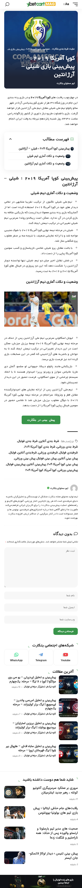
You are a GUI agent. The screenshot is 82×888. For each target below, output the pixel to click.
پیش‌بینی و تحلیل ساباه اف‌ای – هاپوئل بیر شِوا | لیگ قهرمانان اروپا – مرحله (31, 748)
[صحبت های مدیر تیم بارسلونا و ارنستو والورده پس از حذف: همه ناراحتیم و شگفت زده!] (14, 833)
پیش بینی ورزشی (25, 458)
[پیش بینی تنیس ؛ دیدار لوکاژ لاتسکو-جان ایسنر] (14, 857)
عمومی (46, 49)
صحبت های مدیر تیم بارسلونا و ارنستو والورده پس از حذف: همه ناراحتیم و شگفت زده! (57, 833)
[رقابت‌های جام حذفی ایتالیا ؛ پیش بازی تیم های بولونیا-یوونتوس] (14, 812)
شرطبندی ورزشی (48, 452)
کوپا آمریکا (50, 470)
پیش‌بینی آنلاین (36, 464)
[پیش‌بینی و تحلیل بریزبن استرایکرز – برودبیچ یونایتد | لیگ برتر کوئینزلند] (68, 730)
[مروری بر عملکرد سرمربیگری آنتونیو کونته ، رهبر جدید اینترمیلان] (14, 792)
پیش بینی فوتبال (47, 458)
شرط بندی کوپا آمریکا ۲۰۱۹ (40, 446)
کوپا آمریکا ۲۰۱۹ (34, 470)
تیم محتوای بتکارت (66, 83)
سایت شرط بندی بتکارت (63, 49)
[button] (74, 4)
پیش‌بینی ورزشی (68, 470)
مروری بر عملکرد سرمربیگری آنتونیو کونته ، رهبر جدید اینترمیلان (55, 790)
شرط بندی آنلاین (49, 441)
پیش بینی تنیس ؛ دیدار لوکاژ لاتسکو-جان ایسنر (53, 856)
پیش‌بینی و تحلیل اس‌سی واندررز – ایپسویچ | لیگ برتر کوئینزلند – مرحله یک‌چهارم (34, 704)
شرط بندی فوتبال (28, 441)
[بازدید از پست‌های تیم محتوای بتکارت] (74, 488)
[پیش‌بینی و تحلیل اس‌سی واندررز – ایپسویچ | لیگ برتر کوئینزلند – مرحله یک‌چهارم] (68, 707)
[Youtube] (66, 657)
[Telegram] (41, 657)
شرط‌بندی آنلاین (27, 452)
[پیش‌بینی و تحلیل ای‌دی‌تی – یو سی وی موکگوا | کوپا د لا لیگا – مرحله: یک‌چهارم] (68, 684)
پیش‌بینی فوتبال (16, 464)
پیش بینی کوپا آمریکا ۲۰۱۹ (62, 464)
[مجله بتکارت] (41, 4)
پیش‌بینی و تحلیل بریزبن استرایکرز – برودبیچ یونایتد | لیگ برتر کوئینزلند (34, 725)
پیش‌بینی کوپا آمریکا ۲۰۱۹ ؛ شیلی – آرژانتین (44, 148)
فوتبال (12, 452)
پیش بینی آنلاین (68, 458)
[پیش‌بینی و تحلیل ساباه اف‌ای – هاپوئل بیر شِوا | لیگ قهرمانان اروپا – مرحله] (68, 753)
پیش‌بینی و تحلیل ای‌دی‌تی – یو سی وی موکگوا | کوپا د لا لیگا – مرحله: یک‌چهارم (32, 679)
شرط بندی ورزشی (67, 446)
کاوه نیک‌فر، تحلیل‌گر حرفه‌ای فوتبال (40, 687)
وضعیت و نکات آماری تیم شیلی (46, 156)
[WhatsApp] (16, 657)
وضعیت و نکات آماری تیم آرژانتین (45, 163)
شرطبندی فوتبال (68, 452)
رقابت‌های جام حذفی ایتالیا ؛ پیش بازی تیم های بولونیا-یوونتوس (55, 810)
